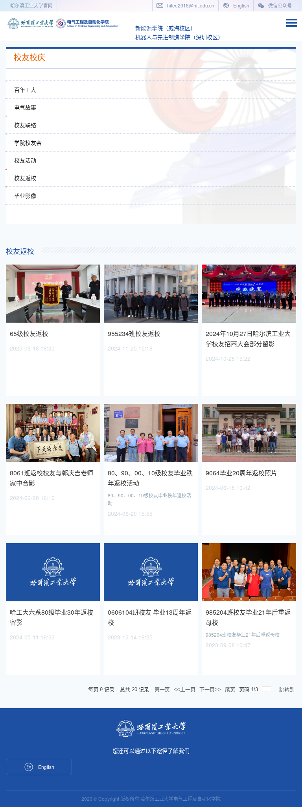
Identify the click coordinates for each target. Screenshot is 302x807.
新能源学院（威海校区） (165, 28)
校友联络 (25, 125)
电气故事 (25, 107)
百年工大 (25, 89)
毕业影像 (25, 195)
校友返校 (25, 178)
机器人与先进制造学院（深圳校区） (179, 37)
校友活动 (25, 160)
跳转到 (287, 689)
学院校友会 (28, 142)
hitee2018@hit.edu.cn (190, 5)
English (240, 5)
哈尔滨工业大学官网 (31, 5)
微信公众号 (279, 5)
